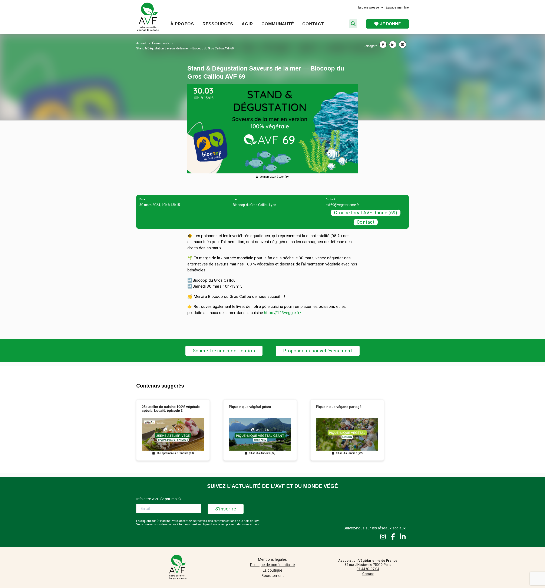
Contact (313, 24)
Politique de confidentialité (272, 564)
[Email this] (402, 44)
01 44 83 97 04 (368, 569)
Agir (247, 24)
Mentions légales (272, 559)
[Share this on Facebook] (383, 44)
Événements (160, 43)
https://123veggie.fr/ (282, 312)
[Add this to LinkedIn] (392, 44)
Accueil (141, 43)
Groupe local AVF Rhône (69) (365, 212)
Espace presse (368, 7)
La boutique (272, 570)
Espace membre (397, 7)
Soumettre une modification (224, 350)
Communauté (277, 24)
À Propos (182, 24)
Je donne (390, 23)
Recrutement (272, 575)
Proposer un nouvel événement (317, 350)
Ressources (217, 24)
